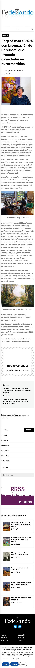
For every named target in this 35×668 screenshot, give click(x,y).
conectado (17, 415)
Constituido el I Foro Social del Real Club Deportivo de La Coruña (21, 539)
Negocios (4, 456)
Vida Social (5, 35)
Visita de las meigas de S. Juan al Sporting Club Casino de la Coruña (21, 524)
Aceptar (6, 664)
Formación (5, 445)
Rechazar (14, 664)
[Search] (33, 29)
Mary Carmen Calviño (13, 70)
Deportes (4, 440)
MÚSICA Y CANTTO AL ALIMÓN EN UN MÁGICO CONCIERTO (21, 584)
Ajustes (18, 659)
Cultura (4, 435)
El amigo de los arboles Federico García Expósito (19, 553)
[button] (17, 29)
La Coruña (5, 450)
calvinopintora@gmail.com (19, 370)
